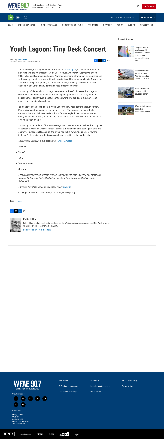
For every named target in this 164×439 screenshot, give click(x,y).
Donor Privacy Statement (100, 386)
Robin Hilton (22, 59)
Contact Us (95, 381)
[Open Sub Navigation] (14, 25)
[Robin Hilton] (15, 225)
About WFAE (63, 381)
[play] (10, 17)
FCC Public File (96, 392)
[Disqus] (82, 278)
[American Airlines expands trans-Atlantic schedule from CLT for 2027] (126, 74)
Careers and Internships (68, 392)
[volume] (18, 17)
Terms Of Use (127, 386)
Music (20, 201)
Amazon (68, 141)
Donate (150, 6)
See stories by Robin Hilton (37, 229)
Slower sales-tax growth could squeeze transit (142, 91)
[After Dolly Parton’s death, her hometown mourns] (126, 110)
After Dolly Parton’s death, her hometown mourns (143, 109)
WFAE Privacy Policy (129, 381)
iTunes (59, 141)
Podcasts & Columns (72, 25)
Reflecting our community (69, 386)
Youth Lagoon (69, 69)
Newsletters (146, 25)
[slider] (21, 17)
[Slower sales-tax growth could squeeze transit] (126, 92)
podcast (66, 187)
